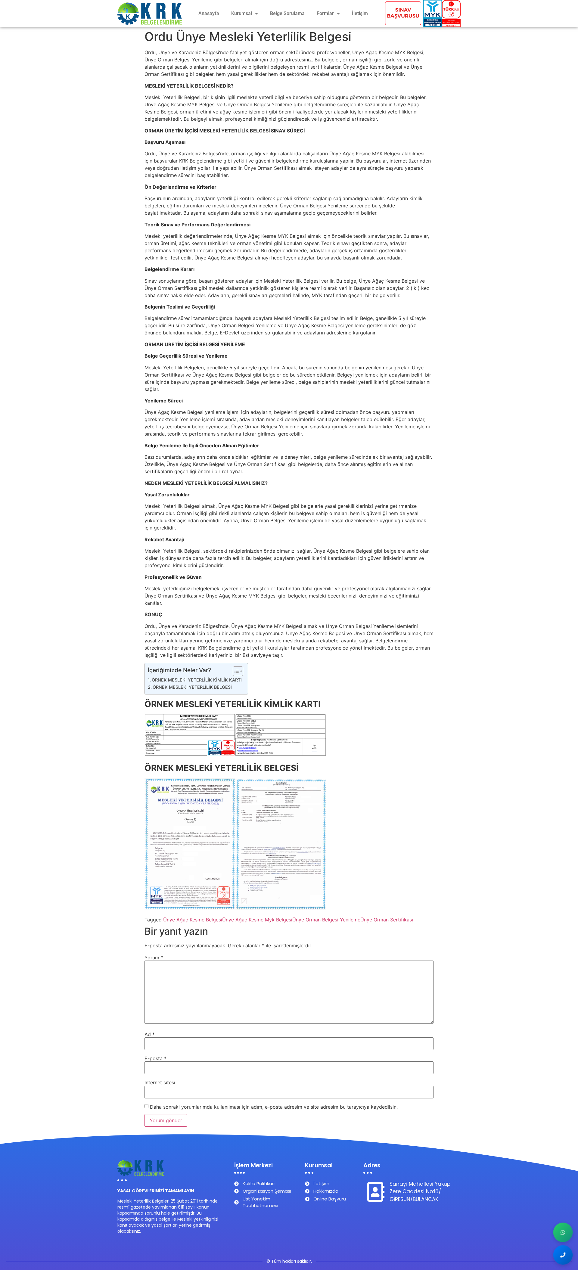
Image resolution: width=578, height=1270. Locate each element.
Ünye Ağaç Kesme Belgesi (192, 920)
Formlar (325, 13)
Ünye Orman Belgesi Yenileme (326, 920)
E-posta (155, 1058)
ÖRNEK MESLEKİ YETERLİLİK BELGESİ (192, 687)
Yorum (153, 957)
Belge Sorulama (287, 13)
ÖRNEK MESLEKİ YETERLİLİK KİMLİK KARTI (197, 679)
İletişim (360, 13)
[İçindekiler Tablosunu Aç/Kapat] (235, 671)
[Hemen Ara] (563, 1255)
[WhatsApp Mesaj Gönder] (563, 1232)
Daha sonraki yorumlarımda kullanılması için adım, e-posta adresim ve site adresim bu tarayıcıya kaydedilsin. (274, 1106)
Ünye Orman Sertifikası (386, 920)
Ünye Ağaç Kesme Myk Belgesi (257, 920)
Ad (149, 1034)
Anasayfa (208, 13)
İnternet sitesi (159, 1082)
